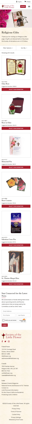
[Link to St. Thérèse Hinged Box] (16, 262)
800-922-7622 (6, 371)
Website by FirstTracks (16, 420)
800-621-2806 (6, 354)
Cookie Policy (16, 414)
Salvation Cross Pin (9, 239)
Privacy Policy (16, 409)
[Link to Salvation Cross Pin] (16, 223)
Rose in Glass (6, 123)
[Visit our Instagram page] (9, 342)
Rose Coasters (7, 200)
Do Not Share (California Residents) (13, 392)
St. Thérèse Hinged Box (10, 278)
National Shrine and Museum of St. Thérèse (15, 385)
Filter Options (7, 48)
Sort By (23, 48)
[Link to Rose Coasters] (16, 184)
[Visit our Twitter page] (5, 342)
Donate (23, 6)
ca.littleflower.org (7, 373)
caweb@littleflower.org (9, 375)
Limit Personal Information (10, 390)
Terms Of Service (16, 411)
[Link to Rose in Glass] (16, 106)
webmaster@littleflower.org (10, 358)
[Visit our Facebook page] (2, 342)
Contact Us (5, 388)
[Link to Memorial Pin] (16, 145)
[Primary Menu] (29, 6)
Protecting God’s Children (9, 395)
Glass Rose (5, 84)
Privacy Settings (16, 417)
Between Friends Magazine (10, 383)
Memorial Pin (7, 162)
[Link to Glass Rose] (16, 67)
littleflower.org (6, 356)
